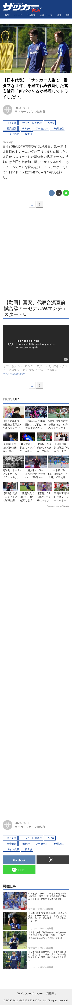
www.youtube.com (14, 373)
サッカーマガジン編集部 (30, 111)
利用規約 (51, 993)
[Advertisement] (36, 253)
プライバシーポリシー (29, 993)
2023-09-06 (22, 107)
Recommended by (54, 506)
